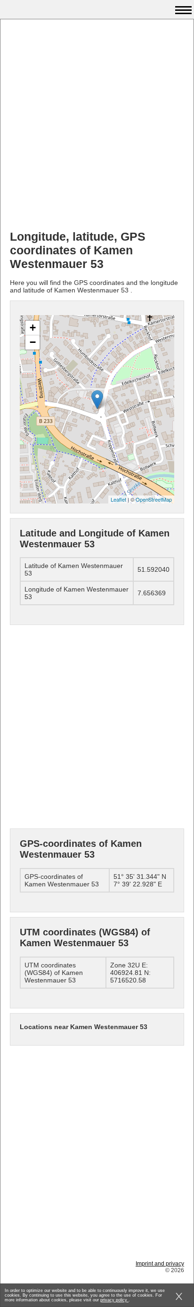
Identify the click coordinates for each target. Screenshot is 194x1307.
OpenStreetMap (154, 499)
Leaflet (118, 499)
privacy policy (114, 1300)
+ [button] (33, 327)
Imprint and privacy (160, 1263)
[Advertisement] (97, 126)
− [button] (33, 342)
